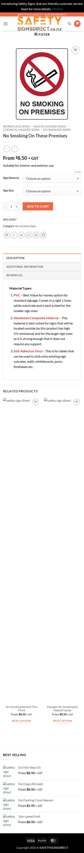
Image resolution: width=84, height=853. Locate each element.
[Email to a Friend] (28, 235)
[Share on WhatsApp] (6, 235)
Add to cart (38, 206)
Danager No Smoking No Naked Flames (62, 708)
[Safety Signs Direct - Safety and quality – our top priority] (39, 23)
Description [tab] (15, 258)
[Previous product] (14, 149)
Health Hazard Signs (49, 126)
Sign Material (11, 178)
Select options (21, 720)
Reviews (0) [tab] (14, 275)
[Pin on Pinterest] (36, 235)
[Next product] (6, 149)
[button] (5, 24)
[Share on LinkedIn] (43, 235)
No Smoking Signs (56, 129)
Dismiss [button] (57, 9)
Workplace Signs (16, 126)
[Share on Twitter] (21, 235)
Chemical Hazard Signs (21, 129)
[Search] (69, 23)
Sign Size (8, 190)
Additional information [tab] (24, 266)
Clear (77, 172)
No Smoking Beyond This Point (21, 708)
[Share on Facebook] (14, 235)
